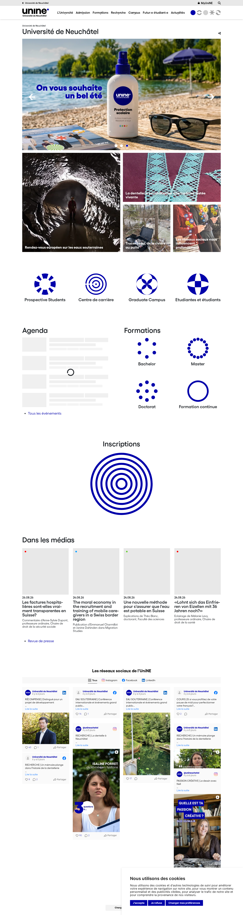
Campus (134, 12)
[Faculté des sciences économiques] (218, 12)
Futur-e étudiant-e (155, 12)
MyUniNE (207, 3)
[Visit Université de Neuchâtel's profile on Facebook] (78, 693)
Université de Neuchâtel (37, 3)
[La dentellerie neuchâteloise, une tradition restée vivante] (172, 177)
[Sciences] (205, 12)
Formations (100, 12)
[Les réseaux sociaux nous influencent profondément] (197, 228)
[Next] (211, 97)
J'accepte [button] (138, 902)
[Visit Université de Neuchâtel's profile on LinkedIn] (28, 693)
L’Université (65, 12)
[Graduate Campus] (147, 285)
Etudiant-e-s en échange (121, 477)
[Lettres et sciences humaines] (199, 12)
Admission (83, 12)
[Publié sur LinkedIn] (64, 693)
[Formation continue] (198, 392)
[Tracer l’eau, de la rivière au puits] (147, 228)
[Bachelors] (147, 349)
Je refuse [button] (156, 902)
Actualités (178, 12)
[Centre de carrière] (96, 285)
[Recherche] (219, 3)
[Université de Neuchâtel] (35, 13)
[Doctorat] (147, 392)
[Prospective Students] (45, 285)
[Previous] (32, 97)
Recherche (118, 12)
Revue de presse (41, 641)
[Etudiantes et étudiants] (198, 285)
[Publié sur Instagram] (115, 727)
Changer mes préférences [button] (184, 902)
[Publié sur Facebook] (115, 693)
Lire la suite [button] (31, 709)
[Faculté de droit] (211, 12)
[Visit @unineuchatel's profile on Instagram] (78, 727)
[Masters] (198, 349)
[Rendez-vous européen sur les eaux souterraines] (71, 202)
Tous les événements (44, 413)
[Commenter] (135, 778)
